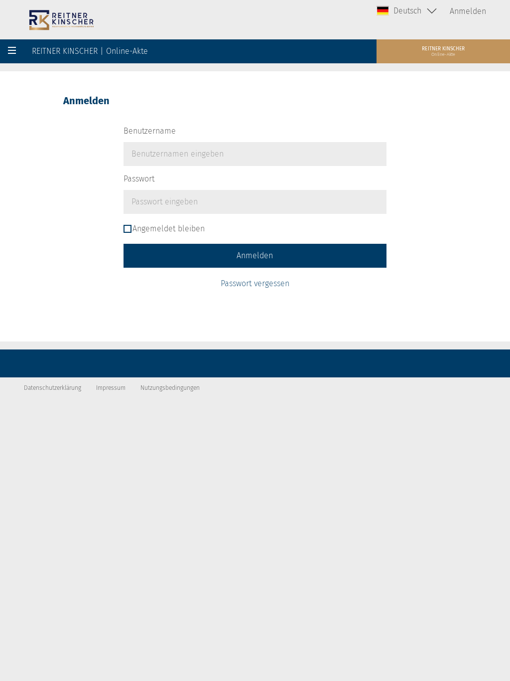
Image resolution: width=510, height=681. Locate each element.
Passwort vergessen (255, 284)
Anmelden (468, 11)
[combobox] (407, 11)
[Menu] (12, 51)
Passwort (139, 178)
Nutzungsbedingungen (170, 387)
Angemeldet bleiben (168, 228)
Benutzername (150, 131)
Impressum (111, 387)
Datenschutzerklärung (52, 387)
